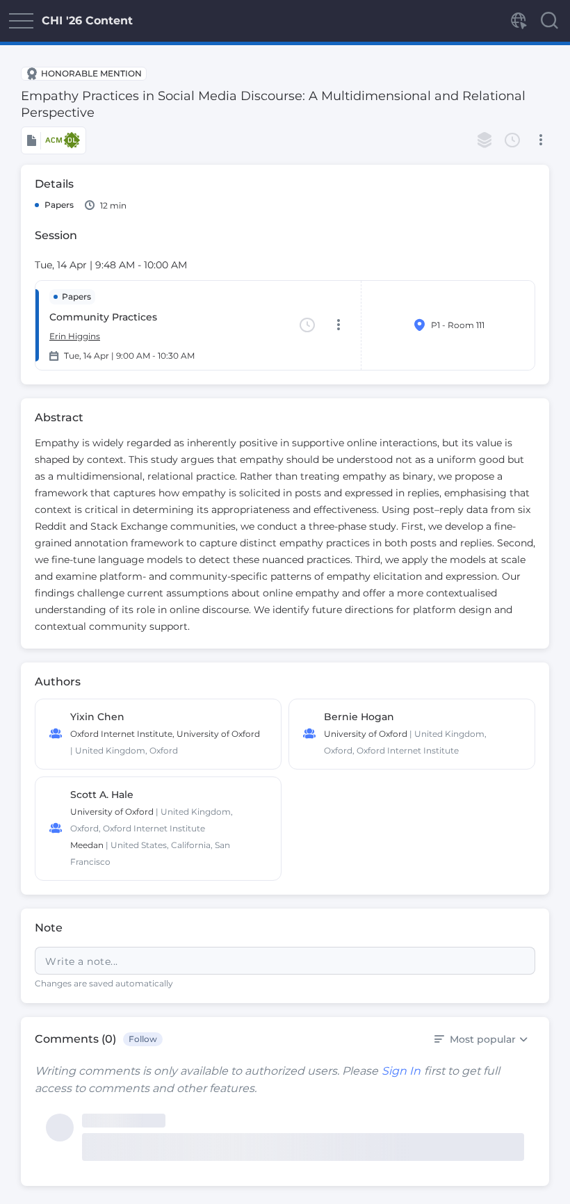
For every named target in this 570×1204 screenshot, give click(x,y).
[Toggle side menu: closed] (21, 21)
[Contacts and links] (517, 20)
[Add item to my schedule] (512, 140)
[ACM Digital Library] (53, 140)
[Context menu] (540, 140)
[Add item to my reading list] (484, 140)
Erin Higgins (74, 336)
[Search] (549, 21)
